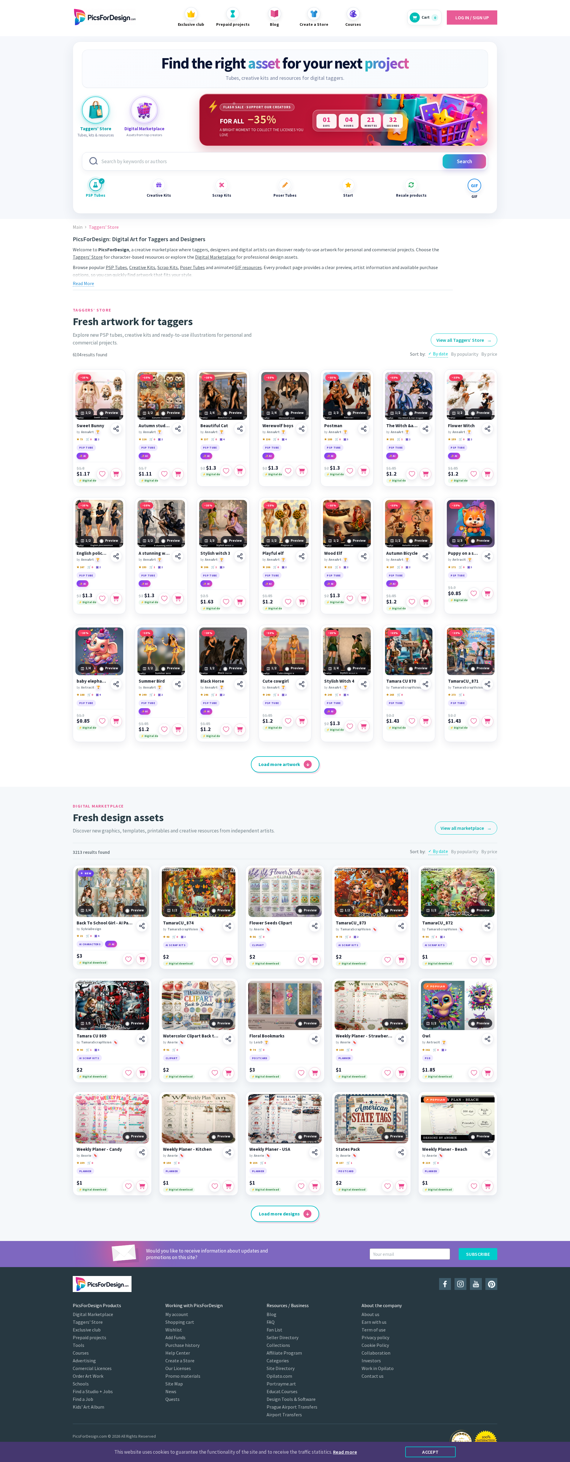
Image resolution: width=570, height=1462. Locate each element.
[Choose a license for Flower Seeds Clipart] (315, 960)
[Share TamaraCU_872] (487, 926)
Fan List (274, 1330)
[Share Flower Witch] (487, 429)
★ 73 (80, 439)
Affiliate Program (284, 1353)
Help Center (177, 1353)
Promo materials (182, 1376)
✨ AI (82, 455)
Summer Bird (152, 681)
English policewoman (92, 553)
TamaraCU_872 (437, 923)
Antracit (459, 559)
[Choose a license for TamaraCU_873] (401, 960)
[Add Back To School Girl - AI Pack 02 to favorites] (128, 959)
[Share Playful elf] (302, 556)
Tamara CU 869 (91, 1036)
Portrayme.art (281, 1384)
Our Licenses (178, 1368)
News (170, 1391)
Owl (426, 1036)
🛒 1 (400, 439)
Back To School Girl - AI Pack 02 (105, 923)
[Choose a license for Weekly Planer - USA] (315, 1186)
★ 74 (252, 1050)
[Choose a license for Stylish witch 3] (240, 602)
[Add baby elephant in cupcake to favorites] (102, 721)
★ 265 (390, 695)
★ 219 (426, 1163)
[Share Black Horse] (240, 684)
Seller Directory (282, 1337)
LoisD (258, 1042)
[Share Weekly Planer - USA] (315, 1152)
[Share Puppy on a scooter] (487, 556)
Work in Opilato (378, 1368)
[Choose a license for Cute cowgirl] (302, 721)
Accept (430, 1452)
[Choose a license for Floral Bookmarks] (315, 1073)
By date (440, 354)
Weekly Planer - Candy (99, 1149)
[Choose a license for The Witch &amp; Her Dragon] (425, 474)
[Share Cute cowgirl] (302, 684)
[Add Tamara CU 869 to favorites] (128, 1073)
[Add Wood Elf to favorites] (350, 599)
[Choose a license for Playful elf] (302, 602)
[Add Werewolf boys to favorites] (288, 471)
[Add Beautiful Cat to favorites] (226, 471)
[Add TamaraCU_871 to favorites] (474, 721)
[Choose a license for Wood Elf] (364, 599)
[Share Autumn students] (178, 429)
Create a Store (179, 1361)
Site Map (174, 1384)
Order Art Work (88, 1376)
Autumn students (154, 425)
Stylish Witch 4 (339, 681)
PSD (427, 1058)
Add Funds (175, 1337)
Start (348, 195)
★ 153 (142, 567)
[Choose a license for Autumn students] (178, 474)
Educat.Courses (282, 1391)
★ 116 (142, 439)
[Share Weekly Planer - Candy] (142, 1152)
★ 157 (339, 1163)
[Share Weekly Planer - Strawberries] (401, 1039)
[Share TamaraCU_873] (401, 926)
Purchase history (182, 1345)
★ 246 (204, 695)
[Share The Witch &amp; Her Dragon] (425, 429)
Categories (278, 1361)
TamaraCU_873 (351, 923)
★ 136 (266, 439)
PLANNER (344, 1058)
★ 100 (339, 1050)
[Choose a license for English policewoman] (116, 599)
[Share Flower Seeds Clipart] (315, 926)
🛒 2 (400, 567)
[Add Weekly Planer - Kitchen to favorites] (215, 1186)
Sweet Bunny (90, 425)
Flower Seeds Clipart (270, 923)
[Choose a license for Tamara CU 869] (142, 1073)
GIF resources (248, 267)
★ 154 (253, 1163)
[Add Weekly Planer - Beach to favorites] (474, 1186)
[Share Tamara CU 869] (142, 1039)
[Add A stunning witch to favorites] (164, 599)
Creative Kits (159, 195)
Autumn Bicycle (402, 553)
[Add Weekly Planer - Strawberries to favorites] (387, 1073)
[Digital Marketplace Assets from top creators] (144, 110)
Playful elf (273, 553)
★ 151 (390, 439)
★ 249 (142, 695)
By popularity (464, 354)
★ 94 (425, 937)
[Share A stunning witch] (178, 556)
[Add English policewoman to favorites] (102, 599)
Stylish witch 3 (215, 553)
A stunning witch (154, 553)
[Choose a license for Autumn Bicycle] (425, 602)
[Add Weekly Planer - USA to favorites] (301, 1186)
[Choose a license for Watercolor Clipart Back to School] (228, 1073)
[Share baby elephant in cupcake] (116, 684)
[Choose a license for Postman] (364, 471)
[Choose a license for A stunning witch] (178, 599)
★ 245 (328, 695)
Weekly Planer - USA (269, 1149)
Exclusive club (87, 1330)
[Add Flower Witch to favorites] (474, 474)
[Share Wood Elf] (364, 556)
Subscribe (478, 1254)
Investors (371, 1361)
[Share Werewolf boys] (302, 429)
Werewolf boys (277, 425)
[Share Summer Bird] (178, 684)
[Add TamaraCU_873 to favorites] (387, 960)
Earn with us (374, 1322)
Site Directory (280, 1368)
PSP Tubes (95, 195)
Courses (81, 1353)
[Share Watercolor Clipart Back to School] (228, 1039)
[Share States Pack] (401, 1152)
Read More (83, 283)
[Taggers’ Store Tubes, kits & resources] (95, 110)
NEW (88, 873)
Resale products (411, 195)
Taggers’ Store (88, 257)
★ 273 (452, 695)
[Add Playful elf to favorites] (288, 602)
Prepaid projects (89, 1337)
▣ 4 (222, 439)
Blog (271, 1314)
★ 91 (166, 1050)
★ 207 (390, 567)
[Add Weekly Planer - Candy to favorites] (128, 1186)
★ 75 (339, 937)
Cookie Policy (375, 1345)
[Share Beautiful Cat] (240, 429)
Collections (278, 1345)
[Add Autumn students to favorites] (164, 474)
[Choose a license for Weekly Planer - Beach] (487, 1186)
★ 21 (80, 936)
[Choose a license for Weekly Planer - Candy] (142, 1186)
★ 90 (80, 1050)
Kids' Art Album (88, 1407)
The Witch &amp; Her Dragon (402, 425)
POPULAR (437, 986)
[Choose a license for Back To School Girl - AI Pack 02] (142, 959)
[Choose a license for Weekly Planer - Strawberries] (401, 1073)
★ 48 (166, 937)
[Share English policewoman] (116, 556)
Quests (172, 1399)
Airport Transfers (284, 1414)
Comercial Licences (92, 1368)
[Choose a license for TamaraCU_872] (487, 960)
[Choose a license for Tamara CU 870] (425, 721)
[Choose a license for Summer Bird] (178, 729)
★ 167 (80, 567)
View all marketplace (466, 828)
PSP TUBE (86, 447)
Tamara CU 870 (401, 681)
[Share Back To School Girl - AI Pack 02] (142, 926)
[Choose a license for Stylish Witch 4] (364, 726)
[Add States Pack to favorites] (387, 1186)
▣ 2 (96, 439)
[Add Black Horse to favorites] (226, 729)
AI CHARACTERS (90, 944)
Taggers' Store (88, 1322)
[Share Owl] (487, 1039)
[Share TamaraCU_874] (228, 926)
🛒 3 (434, 937)
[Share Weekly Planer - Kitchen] (228, 1152)
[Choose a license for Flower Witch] (487, 474)
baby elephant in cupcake (92, 681)
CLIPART (258, 945)
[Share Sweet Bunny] (116, 429)
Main (78, 227)
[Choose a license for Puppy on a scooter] (487, 593)
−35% (84, 377)
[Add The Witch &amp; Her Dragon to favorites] (412, 474)
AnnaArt (87, 432)
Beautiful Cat (214, 425)
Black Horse (212, 681)
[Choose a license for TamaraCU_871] (487, 721)
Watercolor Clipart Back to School (192, 1036)
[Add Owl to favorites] (474, 1073)
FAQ (271, 1322)
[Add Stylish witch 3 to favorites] (226, 602)
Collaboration (376, 1353)
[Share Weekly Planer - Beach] (487, 1152)
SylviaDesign (91, 929)
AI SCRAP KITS (176, 945)
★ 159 (452, 439)
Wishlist (173, 1330)
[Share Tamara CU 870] (425, 684)
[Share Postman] (364, 429)
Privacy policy (375, 1337)
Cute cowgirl (275, 681)
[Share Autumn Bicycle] (425, 556)
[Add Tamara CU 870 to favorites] (412, 721)
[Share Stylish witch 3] (240, 556)
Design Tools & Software (291, 1399)
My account (176, 1314)
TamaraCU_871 (463, 681)
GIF (474, 196)
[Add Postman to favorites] (350, 471)
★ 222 (328, 567)
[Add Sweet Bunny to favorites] (102, 474)
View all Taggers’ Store (464, 340)
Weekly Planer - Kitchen (187, 1149)
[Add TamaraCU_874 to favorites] (215, 960)
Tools (78, 1345)
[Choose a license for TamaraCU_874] (228, 960)
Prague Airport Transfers (292, 1407)
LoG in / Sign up (472, 17)
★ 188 (328, 439)
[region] (343, 119)
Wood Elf (333, 553)
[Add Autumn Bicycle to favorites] (412, 602)
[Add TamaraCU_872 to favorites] (474, 960)
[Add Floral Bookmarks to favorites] (301, 1073)
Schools (81, 1384)
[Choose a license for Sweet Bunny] (116, 474)
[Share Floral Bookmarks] (315, 1039)
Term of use (374, 1330)
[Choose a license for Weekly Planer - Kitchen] (228, 1186)
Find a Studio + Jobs (93, 1391)
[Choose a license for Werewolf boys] (302, 471)
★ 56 (252, 937)
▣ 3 (345, 439)
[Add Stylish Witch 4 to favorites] (350, 726)
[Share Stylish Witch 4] (364, 684)
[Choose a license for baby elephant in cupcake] (116, 721)
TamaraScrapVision (406, 687)
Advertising (84, 1361)
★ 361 (426, 1050)
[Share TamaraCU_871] (487, 684)
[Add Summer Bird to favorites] (164, 729)
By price (489, 354)
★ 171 (452, 567)
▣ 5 (96, 1050)
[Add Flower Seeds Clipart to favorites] (301, 960)
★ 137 (204, 439)
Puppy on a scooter (464, 553)
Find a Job (83, 1399)
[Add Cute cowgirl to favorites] (288, 721)
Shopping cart (179, 1322)
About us (370, 1314)
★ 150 (167, 1163)
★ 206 (204, 567)
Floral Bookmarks (266, 1036)
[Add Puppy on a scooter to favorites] (474, 593)
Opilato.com (279, 1376)
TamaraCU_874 (178, 923)
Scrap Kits (221, 195)
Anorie (259, 929)
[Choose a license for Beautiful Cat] (240, 471)
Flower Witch (461, 425)
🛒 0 (88, 439)
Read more (345, 1452)
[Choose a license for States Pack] (401, 1186)
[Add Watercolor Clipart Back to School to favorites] (215, 1073)
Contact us (373, 1376)
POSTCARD (259, 1058)
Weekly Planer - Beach (444, 1149)
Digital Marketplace (215, 257)
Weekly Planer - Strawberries (364, 1036)
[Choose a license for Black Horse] (240, 729)
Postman (333, 425)
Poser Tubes (285, 195)
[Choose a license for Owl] (487, 1073)
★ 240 (266, 695)
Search (464, 161)
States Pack (348, 1149)
